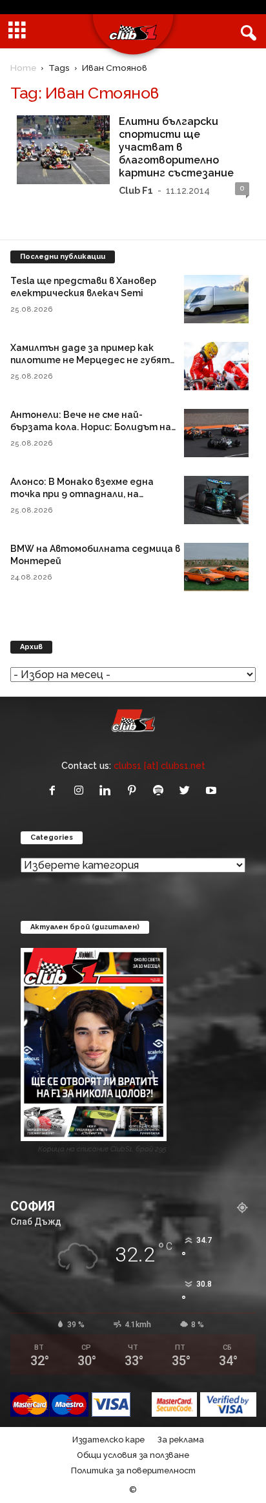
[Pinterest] (134, 791)
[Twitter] (187, 791)
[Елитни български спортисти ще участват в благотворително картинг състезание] (63, 150)
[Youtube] (213, 791)
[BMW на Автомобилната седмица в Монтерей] (216, 567)
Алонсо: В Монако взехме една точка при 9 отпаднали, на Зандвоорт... (82, 494)
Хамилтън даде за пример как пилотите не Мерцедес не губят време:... (90, 360)
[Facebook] (55, 791)
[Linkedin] (108, 791)
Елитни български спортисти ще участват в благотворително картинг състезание (176, 147)
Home (23, 67)
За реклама (181, 1439)
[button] (246, 31)
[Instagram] (81, 791)
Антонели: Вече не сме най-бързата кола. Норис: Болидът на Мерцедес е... (90, 427)
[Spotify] (161, 791)
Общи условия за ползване (133, 1455)
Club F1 (136, 190)
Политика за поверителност (133, 1470)
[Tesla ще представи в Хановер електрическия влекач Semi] (216, 299)
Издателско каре (108, 1439)
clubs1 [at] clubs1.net (159, 765)
